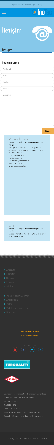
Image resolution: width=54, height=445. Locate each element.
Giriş (40, 4)
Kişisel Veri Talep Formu (29, 335)
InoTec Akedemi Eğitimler (17, 296)
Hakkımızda (11, 282)
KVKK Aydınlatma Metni (29, 331)
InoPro (21, 4)
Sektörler (10, 278)
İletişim (9, 286)
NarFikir (28, 4)
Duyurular (10, 312)
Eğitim (15, 4)
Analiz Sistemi (12, 300)
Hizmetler (10, 274)
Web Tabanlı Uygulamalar (17, 308)
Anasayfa (10, 270)
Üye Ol (34, 4)
